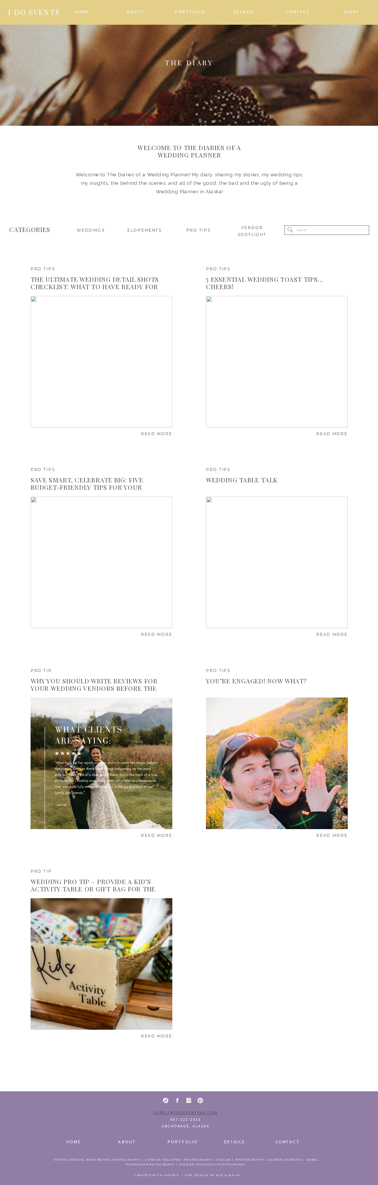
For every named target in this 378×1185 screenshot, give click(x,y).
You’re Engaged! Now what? (256, 680)
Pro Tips (43, 269)
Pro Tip (41, 670)
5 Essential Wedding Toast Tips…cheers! (264, 283)
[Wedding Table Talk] (277, 562)
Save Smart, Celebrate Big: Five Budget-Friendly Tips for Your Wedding (87, 487)
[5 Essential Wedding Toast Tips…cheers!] (277, 361)
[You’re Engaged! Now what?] (277, 763)
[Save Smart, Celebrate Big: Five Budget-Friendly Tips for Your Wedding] (101, 562)
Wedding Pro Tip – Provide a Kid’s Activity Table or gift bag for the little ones (93, 889)
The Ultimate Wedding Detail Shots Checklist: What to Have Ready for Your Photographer (95, 286)
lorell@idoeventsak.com (186, 1113)
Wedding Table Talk (242, 479)
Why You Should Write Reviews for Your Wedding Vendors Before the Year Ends (94, 688)
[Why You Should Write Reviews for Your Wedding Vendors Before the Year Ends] (101, 763)
